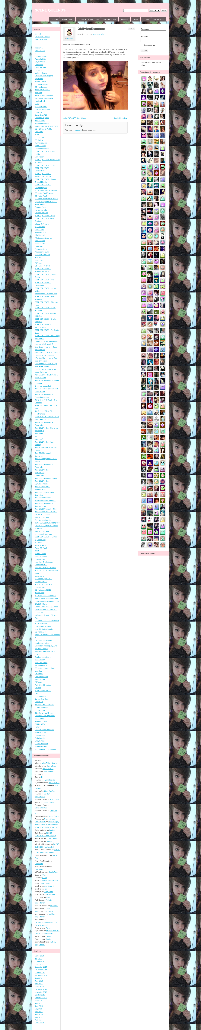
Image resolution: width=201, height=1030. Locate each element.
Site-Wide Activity (109, 19)
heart (37, 551)
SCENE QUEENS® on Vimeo (46, 537)
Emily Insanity (40, 738)
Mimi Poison (39, 157)
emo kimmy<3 (49, 886)
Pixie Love (39, 260)
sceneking (70, 38)
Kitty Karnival (40, 235)
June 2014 (39, 981)
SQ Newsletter (158, 19)
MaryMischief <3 (41, 565)
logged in (78, 130)
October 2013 (40, 995)
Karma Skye (39, 431)
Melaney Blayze (41, 73)
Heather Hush (40, 101)
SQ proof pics (40, 227)
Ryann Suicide (40, 59)
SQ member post (41, 87)
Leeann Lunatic (40, 56)
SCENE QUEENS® (50, 10)
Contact (146, 19)
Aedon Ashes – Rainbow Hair (46, 294)
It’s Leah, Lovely (41, 721)
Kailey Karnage (40, 733)
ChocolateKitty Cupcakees (45, 716)
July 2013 (38, 1003)
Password (144, 37)
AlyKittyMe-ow (40, 204)
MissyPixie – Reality (42, 37)
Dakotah (38, 688)
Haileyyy (38, 727)
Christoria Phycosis (42, 118)
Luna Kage (39, 65)
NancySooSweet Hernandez (45, 749)
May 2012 (38, 1017)
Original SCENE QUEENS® (88, 19)
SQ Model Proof (41, 196)
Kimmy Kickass (40, 232)
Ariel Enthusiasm (41, 663)
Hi (36, 45)
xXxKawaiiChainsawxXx (44, 98)
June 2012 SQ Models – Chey (46, 509)
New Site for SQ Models (44, 629)
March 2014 (39, 987)
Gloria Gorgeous (41, 556)
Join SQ (55, 827)
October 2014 (40, 973)
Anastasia (38, 112)
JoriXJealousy (40, 121)
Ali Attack (38, 263)
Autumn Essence (41, 747)
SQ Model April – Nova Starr (45, 596)
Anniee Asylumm (41, 249)
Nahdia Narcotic (41, 210)
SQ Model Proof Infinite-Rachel (46, 199)
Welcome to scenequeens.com (46, 598)
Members (124, 19)
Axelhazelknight (41, 40)
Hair (36, 693)
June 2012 (39, 1014)
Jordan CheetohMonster (44, 95)
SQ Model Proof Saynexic (44, 193)
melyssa (38, 911)
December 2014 (41, 967)
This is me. (39, 48)
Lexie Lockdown (41, 696)
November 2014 (41, 970)
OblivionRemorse (41, 213)
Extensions (39, 433)
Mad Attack (39, 132)
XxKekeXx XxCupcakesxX (44, 705)
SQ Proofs (38, 162)
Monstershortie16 (41, 677)
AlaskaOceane (40, 81)
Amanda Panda (40, 207)
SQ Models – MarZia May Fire (46, 190)
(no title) (38, 34)
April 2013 (39, 1012)
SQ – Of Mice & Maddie (43, 129)
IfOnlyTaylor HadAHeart (43, 713)
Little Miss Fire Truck (42, 266)
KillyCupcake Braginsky (44, 238)
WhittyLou (38, 93)
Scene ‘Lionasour (41, 707)
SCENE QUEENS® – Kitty (44, 280)
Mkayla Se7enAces (42, 224)
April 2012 (39, 1020)
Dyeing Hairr (39, 475)
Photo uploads (67, 19)
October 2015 (40, 961)
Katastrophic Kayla (42, 252)
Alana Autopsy (40, 146)
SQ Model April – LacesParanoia (47, 621)
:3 (35, 53)
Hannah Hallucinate (42, 255)
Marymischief (40, 679)
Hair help (38, 383)
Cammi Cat (39, 702)
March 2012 (39, 1023)
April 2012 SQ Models (43, 685)
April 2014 (39, 984)
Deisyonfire (39, 674)
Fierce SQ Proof (41, 548)
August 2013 (39, 1001)
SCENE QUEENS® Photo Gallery (47, 160)
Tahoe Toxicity (40, 660)
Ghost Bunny (39, 719)
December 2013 (41, 989)
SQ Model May (40, 540)
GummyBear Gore (41, 699)
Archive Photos (40, 554)
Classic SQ (39, 70)
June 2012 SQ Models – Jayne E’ (47, 380)
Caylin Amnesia (40, 62)
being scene (39, 576)
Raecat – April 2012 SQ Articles (46, 607)
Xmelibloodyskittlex (42, 643)
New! (37, 135)
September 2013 (41, 998)
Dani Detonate (40, 822)
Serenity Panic (40, 735)
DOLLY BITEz (40, 724)
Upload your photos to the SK (46, 202)
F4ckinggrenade (41, 665)
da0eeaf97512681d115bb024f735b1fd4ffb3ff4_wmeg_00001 (57, 523)
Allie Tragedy (40, 241)
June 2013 (39, 1006)
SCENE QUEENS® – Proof (45, 165)
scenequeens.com (42, 123)
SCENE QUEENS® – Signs (45, 216)
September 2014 (41, 975)
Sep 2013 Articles (98, 34)
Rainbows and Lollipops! (44, 76)
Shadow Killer (40, 559)
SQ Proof (38, 542)
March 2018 (39, 956)
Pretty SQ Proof (40, 545)
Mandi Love (39, 230)
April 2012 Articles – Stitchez (45, 568)
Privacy (135, 19)
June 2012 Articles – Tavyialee (46, 512)
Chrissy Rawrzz (40, 710)
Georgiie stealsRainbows (44, 730)
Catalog (49, 936)
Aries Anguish (40, 244)
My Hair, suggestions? (43, 515)
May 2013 (38, 1009)
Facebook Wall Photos (43, 640)
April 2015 (39, 964)
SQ (36, 42)
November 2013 (41, 992)
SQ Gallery (39, 140)
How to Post (51, 766)
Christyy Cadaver (41, 84)
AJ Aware (38, 682)
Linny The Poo (40, 67)
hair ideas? (39, 439)
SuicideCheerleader (42, 109)
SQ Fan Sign (39, 137)
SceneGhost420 (41, 115)
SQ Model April (40, 632)
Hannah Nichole (41, 107)
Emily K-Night (40, 741)
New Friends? (40, 51)
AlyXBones (39, 79)
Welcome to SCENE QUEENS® (46, 126)
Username (145, 29)
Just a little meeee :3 (42, 90)
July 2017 (38, 959)
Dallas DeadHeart (41, 744)
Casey (37, 333)
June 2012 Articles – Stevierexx (46, 428)
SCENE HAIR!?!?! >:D (43, 691)
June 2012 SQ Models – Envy (46, 478)
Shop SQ (54, 19)
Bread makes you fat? (43, 386)
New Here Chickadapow (44, 562)
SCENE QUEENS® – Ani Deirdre (47, 330)
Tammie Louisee (41, 143)
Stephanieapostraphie (43, 657)
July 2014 (38, 978)
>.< (36, 436)
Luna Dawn (39, 246)
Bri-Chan (38, 258)
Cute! (37, 104)
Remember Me (149, 45)
